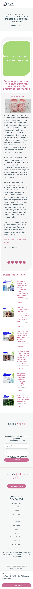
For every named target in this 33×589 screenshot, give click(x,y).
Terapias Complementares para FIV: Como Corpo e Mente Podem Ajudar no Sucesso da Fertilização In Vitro (23, 314)
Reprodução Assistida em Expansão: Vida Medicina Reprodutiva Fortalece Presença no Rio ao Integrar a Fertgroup (23, 289)
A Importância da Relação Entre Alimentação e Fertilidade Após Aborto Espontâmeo (23, 336)
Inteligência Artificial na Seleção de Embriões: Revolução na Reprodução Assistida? (22, 380)
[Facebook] (10, 548)
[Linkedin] (23, 548)
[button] (27, 4)
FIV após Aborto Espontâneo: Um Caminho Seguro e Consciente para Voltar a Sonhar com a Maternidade (23, 357)
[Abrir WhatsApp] (28, 584)
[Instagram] (14, 548)
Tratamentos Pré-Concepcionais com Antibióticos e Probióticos (23, 399)
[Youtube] (18, 548)
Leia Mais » (20, 302)
